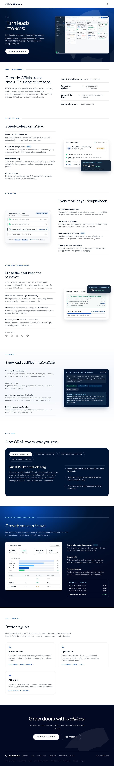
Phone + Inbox (41, 755)
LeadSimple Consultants (41, 761)
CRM (32, 755)
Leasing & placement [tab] (45, 454)
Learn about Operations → (73, 664)
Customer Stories (55, 761)
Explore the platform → (20, 690)
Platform (25, 755)
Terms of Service (10, 761)
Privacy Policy (21, 761)
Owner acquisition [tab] (21, 454)
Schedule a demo (17, 51)
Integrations (63, 755)
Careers (75, 761)
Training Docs (67, 761)
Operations (52, 755)
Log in (82, 761)
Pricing (72, 755)
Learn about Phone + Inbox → (21, 664)
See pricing (71, 737)
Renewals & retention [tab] (71, 454)
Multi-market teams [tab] (21, 459)
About (29, 761)
